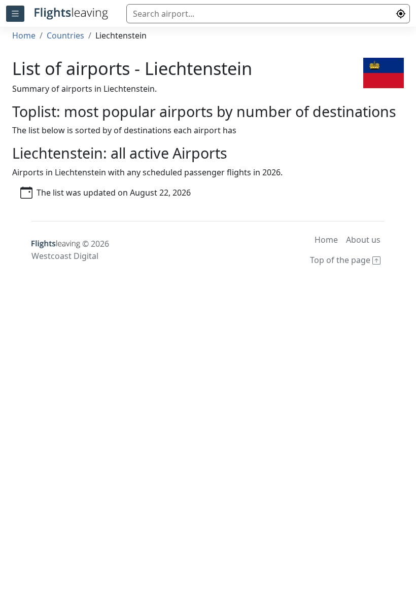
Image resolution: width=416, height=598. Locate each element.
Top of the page (341, 260)
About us (363, 239)
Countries (65, 35)
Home (24, 35)
